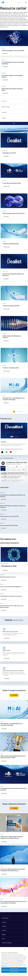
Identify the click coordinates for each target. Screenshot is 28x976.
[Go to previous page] (7, 412)
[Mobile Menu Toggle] (26, 2)
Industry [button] (4, 118)
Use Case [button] (4, 112)
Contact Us (20, 2)
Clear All (9, 128)
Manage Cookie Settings (14, 974)
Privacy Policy (4, 966)
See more (15, 695)
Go (14, 123)
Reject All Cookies (14, 971)
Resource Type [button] (5, 106)
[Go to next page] (21, 412)
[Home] (4, 2)
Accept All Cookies (14, 968)
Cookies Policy (20, 960)
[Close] (24, 949)
